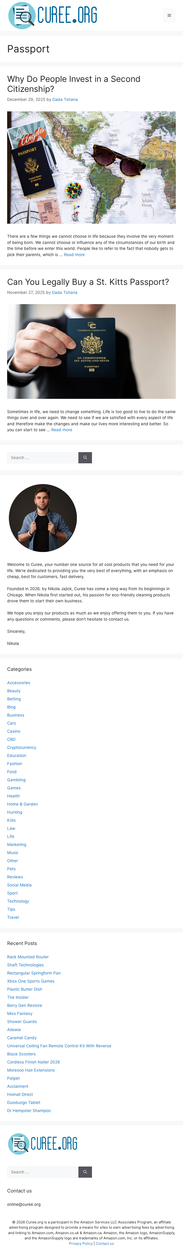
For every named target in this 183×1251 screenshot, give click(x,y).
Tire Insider (18, 997)
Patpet (13, 1078)
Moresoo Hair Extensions (31, 1070)
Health (13, 796)
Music (12, 852)
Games (14, 788)
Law (11, 828)
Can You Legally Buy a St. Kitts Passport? (88, 282)
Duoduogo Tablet (23, 1102)
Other (12, 860)
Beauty (13, 690)
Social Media (19, 885)
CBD (11, 739)
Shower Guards (22, 1021)
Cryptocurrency (21, 747)
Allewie (14, 1029)
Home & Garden (22, 804)
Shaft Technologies (25, 965)
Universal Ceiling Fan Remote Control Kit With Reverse (59, 1045)
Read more (74, 254)
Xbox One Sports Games (31, 981)
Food (12, 771)
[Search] (85, 458)
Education (16, 755)
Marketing (16, 844)
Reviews (15, 877)
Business (15, 715)
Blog (11, 707)
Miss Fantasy (19, 1013)
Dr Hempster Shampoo (29, 1110)
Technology (18, 901)
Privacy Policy (81, 1243)
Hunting (14, 812)
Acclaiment (17, 1086)
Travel (13, 917)
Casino (13, 731)
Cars (11, 723)
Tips (11, 909)
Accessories (18, 682)
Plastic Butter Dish (24, 989)
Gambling (16, 779)
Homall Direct (20, 1094)
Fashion (14, 763)
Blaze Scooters (21, 1054)
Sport (12, 893)
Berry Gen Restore (24, 1005)
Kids (11, 820)
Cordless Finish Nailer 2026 (33, 1062)
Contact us (105, 1243)
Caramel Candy (22, 1037)
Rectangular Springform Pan (34, 973)
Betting (14, 699)
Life (10, 836)
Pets (11, 868)
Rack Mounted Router (28, 956)
